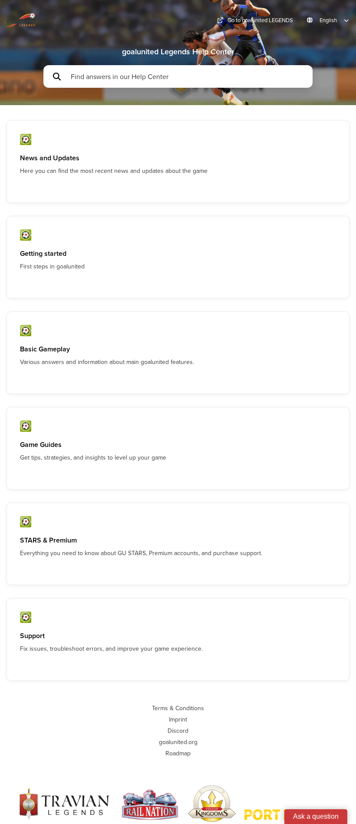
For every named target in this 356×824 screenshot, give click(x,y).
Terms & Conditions (178, 708)
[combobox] (187, 76)
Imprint (178, 719)
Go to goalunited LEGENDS (260, 20)
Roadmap (178, 753)
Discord (178, 731)
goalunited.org (178, 742)
